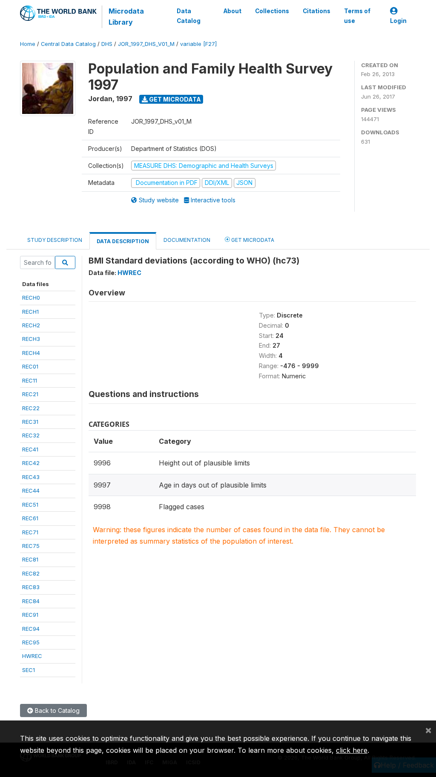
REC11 (29, 380)
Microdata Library (126, 16)
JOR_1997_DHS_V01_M (146, 44)
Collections (272, 11)
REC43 (31, 477)
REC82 (31, 573)
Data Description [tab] (123, 241)
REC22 (31, 408)
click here (351, 750)
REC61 (30, 518)
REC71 (30, 532)
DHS (106, 44)
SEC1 (28, 669)
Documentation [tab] (187, 240)
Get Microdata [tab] (252, 240)
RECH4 (31, 352)
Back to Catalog (56, 710)
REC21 (30, 394)
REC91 (30, 614)
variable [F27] (198, 44)
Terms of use (357, 16)
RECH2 (31, 325)
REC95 (31, 642)
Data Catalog (189, 16)
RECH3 (31, 338)
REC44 (31, 490)
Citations (316, 11)
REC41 (30, 449)
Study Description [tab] (54, 240)
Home (27, 44)
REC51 (30, 504)
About (232, 11)
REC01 (30, 366)
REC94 (31, 628)
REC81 (30, 559)
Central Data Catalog (68, 44)
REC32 (31, 435)
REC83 (31, 587)
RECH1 (30, 311)
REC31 (30, 421)
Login (398, 20)
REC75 (31, 545)
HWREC (32, 655)
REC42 (31, 462)
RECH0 (31, 297)
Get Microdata (174, 99)
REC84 (31, 601)
